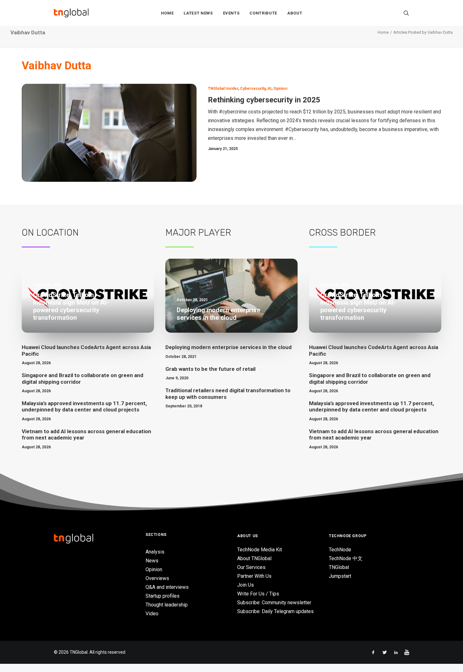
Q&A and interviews (167, 587)
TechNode (340, 550)
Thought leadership (167, 605)
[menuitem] (167, 13)
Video (152, 614)
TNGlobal (339, 567)
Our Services (251, 567)
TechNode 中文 (346, 558)
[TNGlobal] (71, 13)
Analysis (155, 552)
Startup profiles (163, 596)
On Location (50, 232)
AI (269, 88)
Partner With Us (254, 576)
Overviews (157, 578)
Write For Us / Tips (258, 594)
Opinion (280, 88)
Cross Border (342, 232)
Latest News (198, 13)
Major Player (198, 232)
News (152, 561)
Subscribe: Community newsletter (274, 603)
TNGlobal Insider (223, 88)
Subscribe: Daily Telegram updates (275, 611)
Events (231, 13)
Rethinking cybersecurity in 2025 (264, 99)
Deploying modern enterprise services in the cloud (228, 347)
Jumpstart (340, 576)
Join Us (245, 585)
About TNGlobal (254, 558)
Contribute (263, 13)
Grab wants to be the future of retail (210, 369)
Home (167, 13)
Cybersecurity (253, 88)
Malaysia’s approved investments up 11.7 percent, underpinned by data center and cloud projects (84, 406)
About (294, 13)
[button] (406, 13)
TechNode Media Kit (259, 550)
